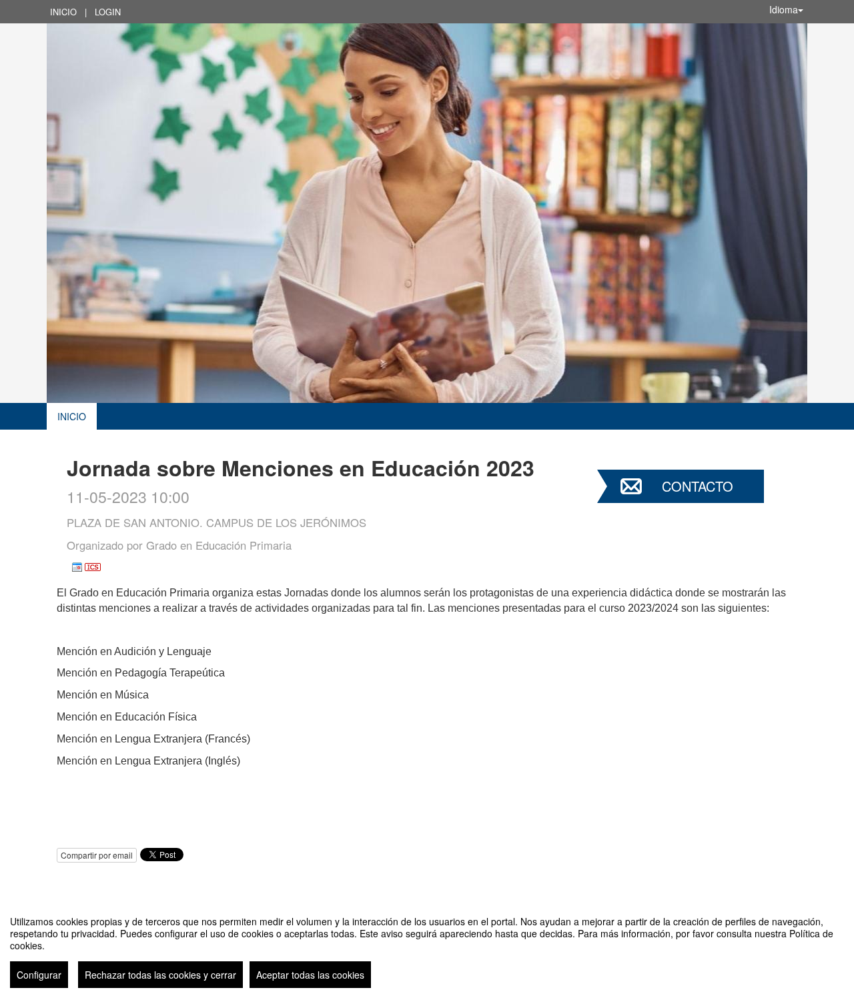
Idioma (783, 9)
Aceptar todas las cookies (310, 974)
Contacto (697, 486)
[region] (427, 946)
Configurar (39, 974)
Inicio (63, 11)
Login (108, 11)
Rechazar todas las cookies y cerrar (160, 974)
